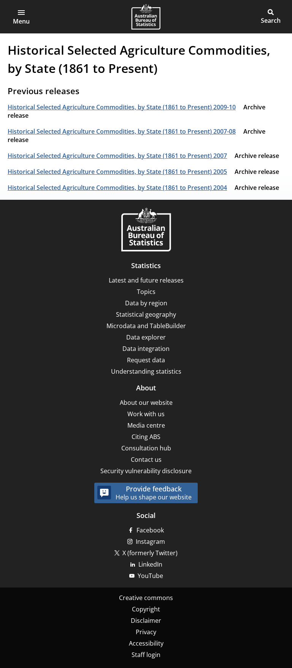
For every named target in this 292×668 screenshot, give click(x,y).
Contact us (146, 459)
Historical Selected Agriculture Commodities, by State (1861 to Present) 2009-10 (122, 107)
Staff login (146, 655)
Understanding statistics (146, 371)
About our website (146, 402)
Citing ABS (146, 437)
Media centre (146, 425)
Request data (146, 360)
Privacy (146, 632)
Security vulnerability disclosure (146, 471)
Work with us (146, 414)
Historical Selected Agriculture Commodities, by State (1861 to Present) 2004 (117, 187)
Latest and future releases (146, 280)
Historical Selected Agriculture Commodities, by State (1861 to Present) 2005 (117, 171)
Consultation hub (146, 448)
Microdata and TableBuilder (146, 326)
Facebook (150, 530)
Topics (146, 291)
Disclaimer (146, 620)
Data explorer (146, 337)
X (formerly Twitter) (150, 553)
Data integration (146, 348)
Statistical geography (146, 314)
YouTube (150, 576)
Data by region (146, 303)
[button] (21, 17)
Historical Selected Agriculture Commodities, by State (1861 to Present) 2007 (117, 156)
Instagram (150, 541)
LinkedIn (150, 564)
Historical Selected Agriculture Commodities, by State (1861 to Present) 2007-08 (122, 131)
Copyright (146, 609)
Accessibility (146, 643)
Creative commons (146, 598)
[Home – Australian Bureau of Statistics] (146, 230)
